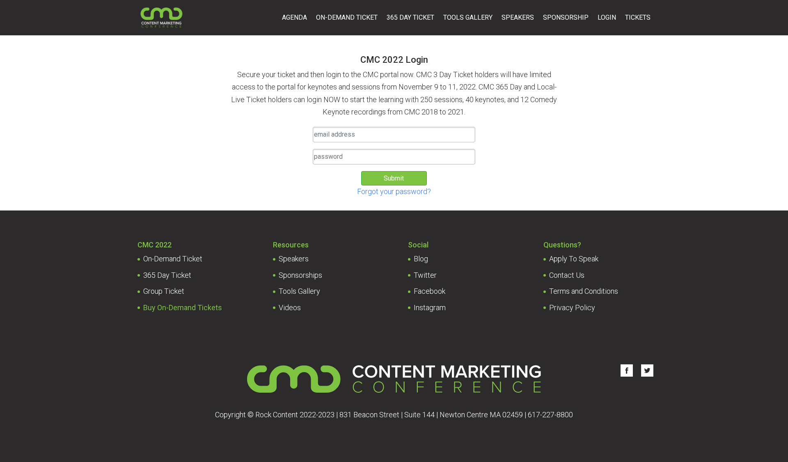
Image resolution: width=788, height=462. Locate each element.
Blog (421, 258)
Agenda (294, 17)
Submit (394, 178)
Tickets (638, 17)
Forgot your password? (394, 191)
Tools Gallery (467, 17)
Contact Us (566, 275)
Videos (290, 307)
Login (607, 17)
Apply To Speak (573, 258)
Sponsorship (566, 17)
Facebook (429, 291)
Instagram (430, 307)
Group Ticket (163, 291)
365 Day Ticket (410, 17)
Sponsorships (300, 275)
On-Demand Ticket (347, 17)
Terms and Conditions (583, 291)
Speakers (518, 17)
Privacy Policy (572, 307)
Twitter (425, 275)
